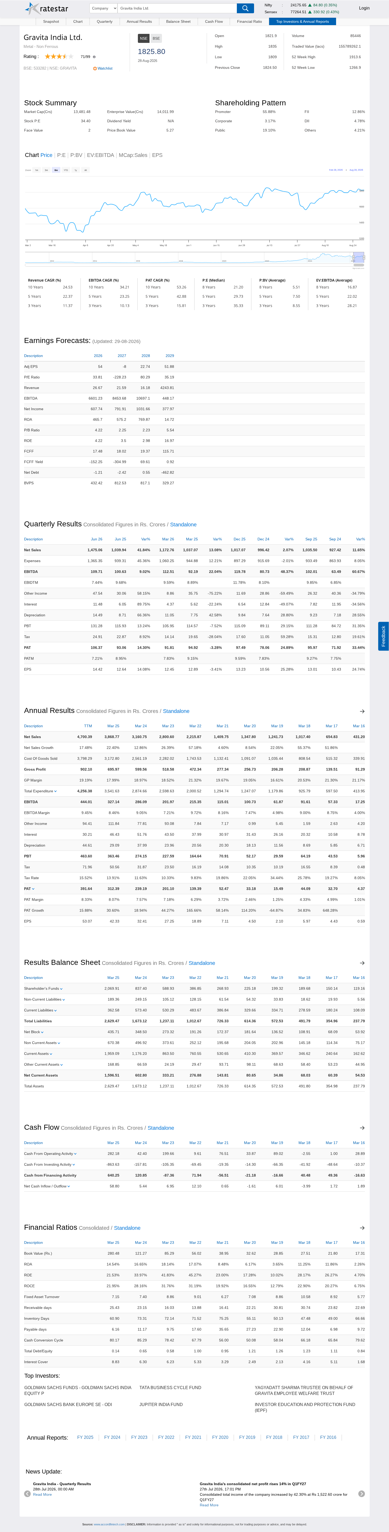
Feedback (383, 636)
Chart (78, 21)
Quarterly (104, 21)
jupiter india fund (161, 1404)
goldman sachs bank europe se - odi (68, 1404)
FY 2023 (139, 1437)
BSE (156, 38)
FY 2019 (247, 1437)
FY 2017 (301, 1437)
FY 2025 (85, 1437)
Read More (42, 1494)
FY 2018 (274, 1437)
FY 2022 (166, 1437)
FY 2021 (193, 1437)
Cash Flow (214, 21)
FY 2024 (112, 1437)
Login (364, 8)
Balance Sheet (178, 21)
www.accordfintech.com (109, 1524)
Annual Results (139, 21)
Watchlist (105, 68)
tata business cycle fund (170, 1387)
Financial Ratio (249, 21)
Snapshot (51, 21)
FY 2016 (328, 1437)
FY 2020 (220, 1437)
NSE (143, 38)
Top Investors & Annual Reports (302, 21)
